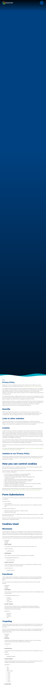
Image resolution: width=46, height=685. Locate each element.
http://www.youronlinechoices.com (33, 489)
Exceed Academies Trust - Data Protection (32, 386)
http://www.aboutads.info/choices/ (16, 489)
